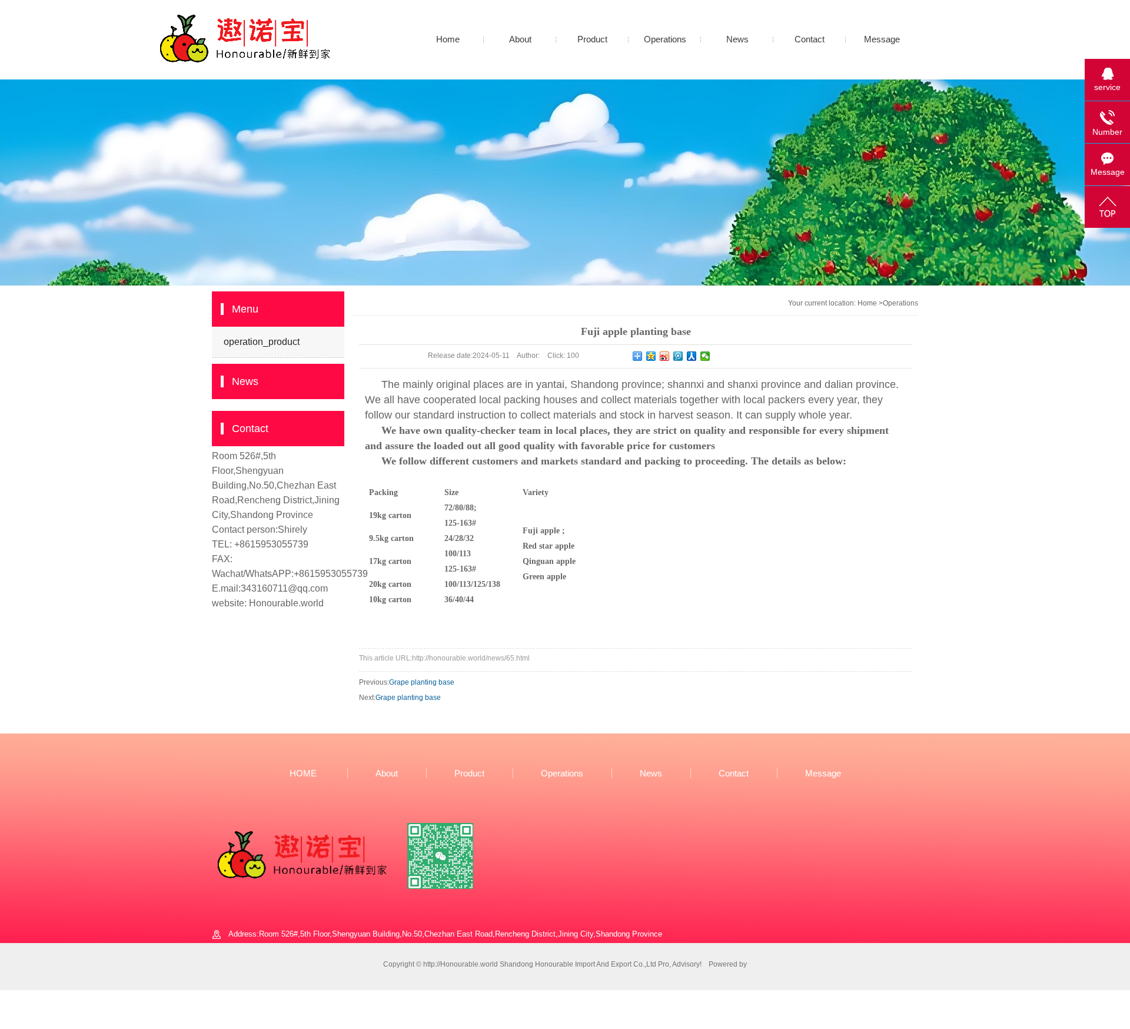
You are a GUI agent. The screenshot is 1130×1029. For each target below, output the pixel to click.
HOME (303, 773)
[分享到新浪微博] (665, 356)
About (520, 39)
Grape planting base (421, 682)
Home (448, 39)
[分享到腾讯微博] (678, 356)
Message (882, 39)
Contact (810, 39)
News (737, 39)
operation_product (262, 342)
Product (592, 39)
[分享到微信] (705, 356)
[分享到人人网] (692, 356)
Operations (665, 39)
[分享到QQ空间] (651, 356)
